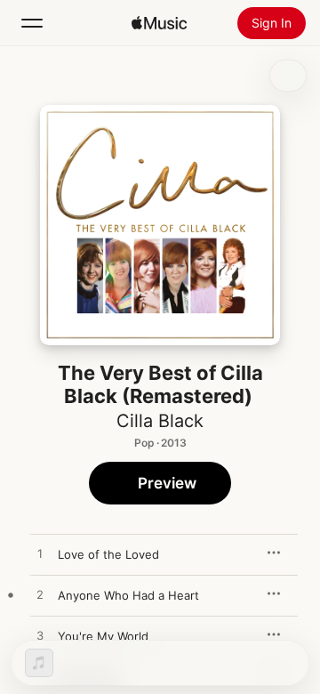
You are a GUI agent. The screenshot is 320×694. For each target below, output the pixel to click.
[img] (159, 23)
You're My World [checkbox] (103, 636)
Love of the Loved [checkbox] (108, 554)
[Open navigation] (32, 23)
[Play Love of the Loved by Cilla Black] (40, 554)
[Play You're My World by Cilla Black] (40, 636)
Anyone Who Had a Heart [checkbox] (128, 595)
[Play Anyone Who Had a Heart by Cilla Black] (40, 595)
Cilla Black (160, 421)
